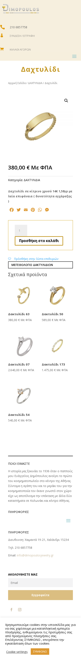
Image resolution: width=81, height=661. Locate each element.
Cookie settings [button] (17, 652)
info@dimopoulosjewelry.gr (35, 555)
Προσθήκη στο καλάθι (39, 240)
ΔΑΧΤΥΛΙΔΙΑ (35, 83)
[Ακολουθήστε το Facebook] (11, 609)
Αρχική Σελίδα (17, 83)
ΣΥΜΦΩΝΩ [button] (40, 651)
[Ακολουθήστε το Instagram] (19, 609)
